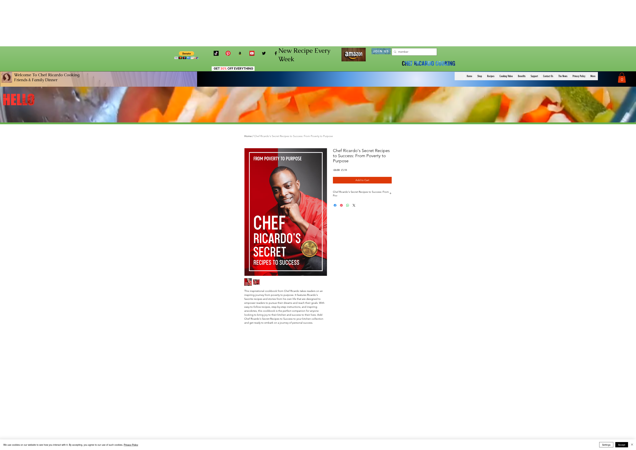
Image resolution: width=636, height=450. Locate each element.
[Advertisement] (318, 23)
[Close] (632, 444)
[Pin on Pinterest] (341, 205)
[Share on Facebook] (335, 205)
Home (248, 136)
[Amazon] (240, 53)
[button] (186, 55)
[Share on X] (354, 205)
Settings (606, 444)
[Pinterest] (228, 53)
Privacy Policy (131, 444)
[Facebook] (275, 53)
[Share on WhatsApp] (348, 205)
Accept (621, 444)
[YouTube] (251, 53)
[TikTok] (216, 53)
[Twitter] (263, 53)
